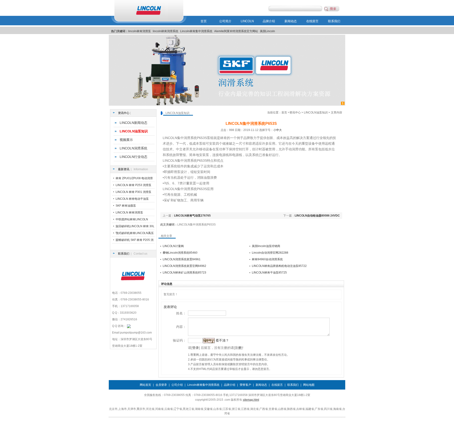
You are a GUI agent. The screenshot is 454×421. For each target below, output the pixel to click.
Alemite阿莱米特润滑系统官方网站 (236, 31)
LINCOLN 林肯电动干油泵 (132, 198)
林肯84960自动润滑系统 (267, 259)
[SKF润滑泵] (227, 104)
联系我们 (334, 21)
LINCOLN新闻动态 (133, 123)
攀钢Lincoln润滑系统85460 (180, 252)
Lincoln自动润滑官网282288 (270, 252)
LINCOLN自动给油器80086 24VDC (317, 215)
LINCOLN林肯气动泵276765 (192, 215)
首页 (204, 21)
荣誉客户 (245, 384)
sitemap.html (251, 399)
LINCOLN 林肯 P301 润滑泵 (133, 192)
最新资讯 (123, 169)
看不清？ (222, 340)
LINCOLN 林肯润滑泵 (129, 212)
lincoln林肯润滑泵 (139, 31)
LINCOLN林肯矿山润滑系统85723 (184, 272)
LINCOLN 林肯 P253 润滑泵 (133, 185)
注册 (238, 348)
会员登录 (161, 384)
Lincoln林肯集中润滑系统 (196, 31)
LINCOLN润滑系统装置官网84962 (184, 266)
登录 (195, 348)
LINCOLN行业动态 (133, 157)
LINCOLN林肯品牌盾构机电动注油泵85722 (279, 266)
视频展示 (126, 140)
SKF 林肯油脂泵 (126, 205)
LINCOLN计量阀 (173, 246)
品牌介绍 (269, 21)
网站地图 (308, 384)
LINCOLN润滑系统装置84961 (182, 259)
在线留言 (312, 21)
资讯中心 (123, 113)
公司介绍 (177, 384)
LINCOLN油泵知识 (316, 112)
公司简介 (225, 21)
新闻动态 (290, 21)
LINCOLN (247, 21)
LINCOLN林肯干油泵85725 (269, 272)
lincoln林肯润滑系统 (165, 31)
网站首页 (145, 384)
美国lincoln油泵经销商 (266, 246)
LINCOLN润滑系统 (133, 148)
